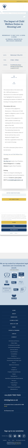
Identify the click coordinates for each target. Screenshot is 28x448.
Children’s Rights (14, 343)
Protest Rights (14, 384)
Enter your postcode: (13, 193)
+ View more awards (14, 269)
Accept (14, 222)
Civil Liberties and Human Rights (14, 345)
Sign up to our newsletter (14, 431)
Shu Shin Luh (7, 161)
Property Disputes (14, 382)
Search (18, 7)
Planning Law (14, 380)
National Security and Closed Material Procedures (14, 378)
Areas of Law (14, 323)
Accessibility (5, 440)
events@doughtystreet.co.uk (15, 180)
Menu (25, 7)
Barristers (14, 317)
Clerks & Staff (14, 320)
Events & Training (14, 330)
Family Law (14, 362)
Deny (14, 226)
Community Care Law (14, 349)
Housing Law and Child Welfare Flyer (13, 154)
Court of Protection (14, 351)
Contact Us (14, 77)
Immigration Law (14, 369)
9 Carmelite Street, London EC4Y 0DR (14, 405)
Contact (14, 337)
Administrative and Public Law (14, 340)
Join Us (14, 333)
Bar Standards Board (17, 442)
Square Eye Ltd (18, 444)
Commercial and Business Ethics (14, 347)
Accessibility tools (22, 1)
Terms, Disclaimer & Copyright (20, 440)
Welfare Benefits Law (14, 389)
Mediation (14, 374)
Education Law (14, 356)
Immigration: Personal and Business (14, 371)
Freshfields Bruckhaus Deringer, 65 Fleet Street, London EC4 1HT (16, 66)
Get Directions (14, 199)
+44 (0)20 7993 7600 (21, 7)
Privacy (16, 232)
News (14, 327)
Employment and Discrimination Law (14, 358)
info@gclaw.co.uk (11, 400)
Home (14, 310)
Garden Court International (14, 364)
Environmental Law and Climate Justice (14, 360)
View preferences (14, 229)
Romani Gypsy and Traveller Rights (14, 387)
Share (14, 83)
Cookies (11, 232)
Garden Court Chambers (4, 7)
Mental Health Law (14, 376)
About (14, 313)
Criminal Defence (14, 353)
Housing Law (14, 367)
